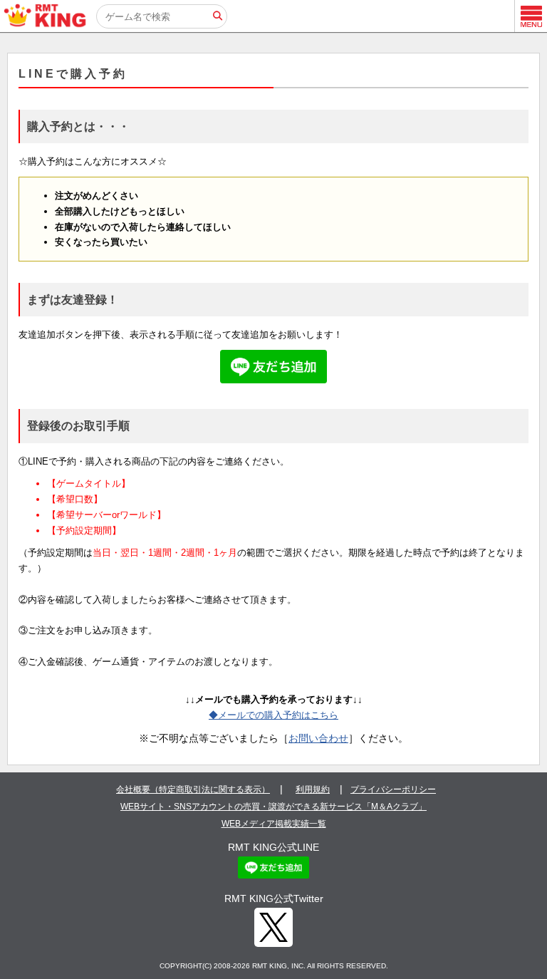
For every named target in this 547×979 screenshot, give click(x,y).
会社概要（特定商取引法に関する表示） (193, 789)
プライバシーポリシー (393, 789)
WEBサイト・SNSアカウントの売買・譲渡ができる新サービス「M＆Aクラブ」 (273, 807)
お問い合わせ (318, 738)
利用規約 (313, 789)
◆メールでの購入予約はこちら (273, 715)
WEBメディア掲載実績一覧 (274, 824)
